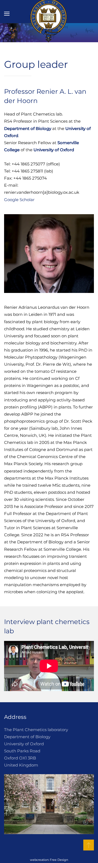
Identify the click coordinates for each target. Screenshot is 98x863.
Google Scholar (19, 199)
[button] (7, 13)
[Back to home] (49, 13)
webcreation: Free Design (49, 860)
